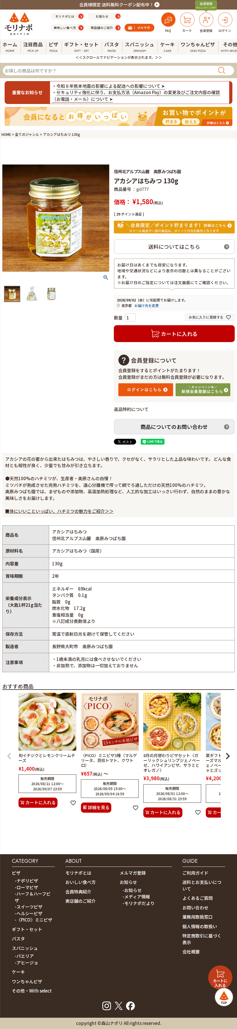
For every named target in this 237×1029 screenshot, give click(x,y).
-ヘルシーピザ (28, 913)
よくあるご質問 (197, 898)
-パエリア (24, 956)
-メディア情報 (136, 896)
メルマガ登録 (133, 873)
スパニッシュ (25, 948)
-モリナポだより (139, 903)
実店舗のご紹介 (80, 901)
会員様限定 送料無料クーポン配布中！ (116, 4)
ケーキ (18, 972)
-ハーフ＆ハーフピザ (33, 897)
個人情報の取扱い (199, 926)
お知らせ (128, 882)
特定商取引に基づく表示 (201, 939)
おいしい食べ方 (80, 882)
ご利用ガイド (195, 873)
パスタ (18, 938)
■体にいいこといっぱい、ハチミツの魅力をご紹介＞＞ (59, 511)
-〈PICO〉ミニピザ (33, 920)
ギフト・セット (27, 929)
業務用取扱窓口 (197, 917)
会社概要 (191, 951)
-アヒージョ (26, 962)
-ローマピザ (26, 887)
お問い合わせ (195, 907)
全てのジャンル (27, 134)
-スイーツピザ (28, 907)
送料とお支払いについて (201, 885)
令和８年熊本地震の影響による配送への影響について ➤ (110, 86)
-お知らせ (132, 890)
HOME (6, 134)
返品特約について (131, 409)
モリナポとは (78, 873)
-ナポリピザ (26, 881)
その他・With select (32, 991)
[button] (9, 756)
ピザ (16, 873)
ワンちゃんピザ (27, 981)
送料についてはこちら (174, 246)
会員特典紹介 (78, 892)
